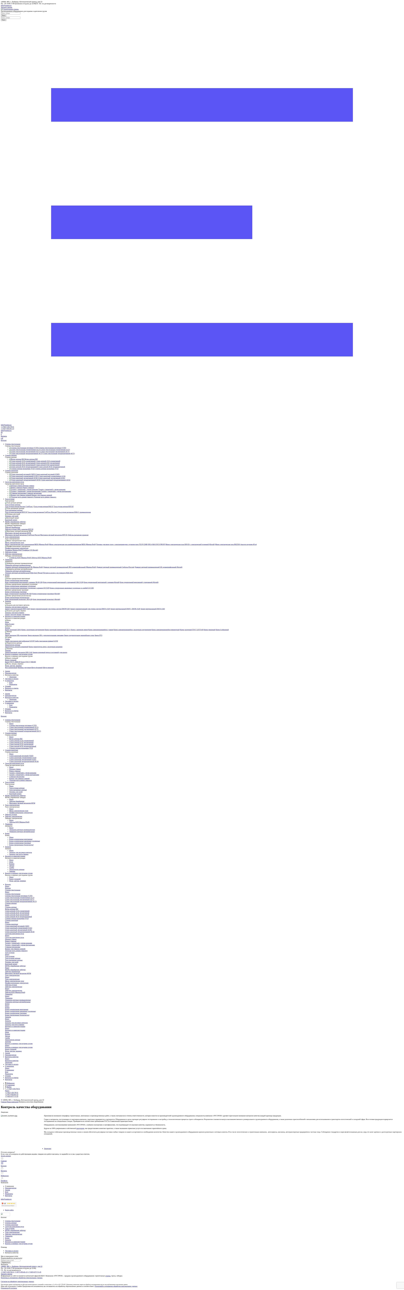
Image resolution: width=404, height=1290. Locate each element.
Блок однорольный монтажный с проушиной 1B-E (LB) (63, 582)
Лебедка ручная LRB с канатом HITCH (19, 529)
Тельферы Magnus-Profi (13, 550)
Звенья (7, 633)
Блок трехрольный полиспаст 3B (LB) (18, 599)
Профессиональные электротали (16, 548)
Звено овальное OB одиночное (16, 635)
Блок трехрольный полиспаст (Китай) (46, 599)
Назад (11, 723)
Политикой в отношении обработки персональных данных (116, 1286)
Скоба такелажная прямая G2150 (46, 641)
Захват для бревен (23, 614)
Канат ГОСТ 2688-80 (12, 662)
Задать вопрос (6, 1156)
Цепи (7, 622)
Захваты (8, 1021)
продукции (80, 1128)
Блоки (7, 1007)
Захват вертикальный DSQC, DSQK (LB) (125, 609)
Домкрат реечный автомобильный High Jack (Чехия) (24, 573)
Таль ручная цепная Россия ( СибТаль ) (19, 506)
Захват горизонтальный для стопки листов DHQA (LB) (90, 609)
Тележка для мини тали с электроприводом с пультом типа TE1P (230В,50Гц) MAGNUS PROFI (130, 544)
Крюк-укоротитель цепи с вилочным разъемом (45, 647)
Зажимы (8, 650)
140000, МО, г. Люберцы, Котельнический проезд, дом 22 (21, 1266)
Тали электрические (12, 979)
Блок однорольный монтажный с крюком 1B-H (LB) (24, 582)
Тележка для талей (11, 516)
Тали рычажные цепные (14, 510)
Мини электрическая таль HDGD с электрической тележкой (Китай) (190, 544)
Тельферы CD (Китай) (30, 550)
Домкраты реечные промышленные (18, 565)
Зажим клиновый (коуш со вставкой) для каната (50, 652)
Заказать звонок (6, 7)
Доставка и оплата (11, 679)
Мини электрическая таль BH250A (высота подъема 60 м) (236, 544)
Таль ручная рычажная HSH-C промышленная (74, 512)
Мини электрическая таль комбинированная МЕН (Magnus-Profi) (72, 544)
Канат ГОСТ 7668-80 (28, 662)
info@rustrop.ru (6, 5)
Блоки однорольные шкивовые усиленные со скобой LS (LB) (72, 588)
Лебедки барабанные (12, 527)
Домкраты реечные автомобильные (18, 571)
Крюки (7, 628)
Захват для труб (10, 614)
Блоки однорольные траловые (16, 592)
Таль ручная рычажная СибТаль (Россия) (42, 512)
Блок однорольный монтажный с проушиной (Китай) (139, 582)
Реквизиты (13, 684)
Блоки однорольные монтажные (16, 580)
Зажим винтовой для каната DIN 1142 (18, 652)
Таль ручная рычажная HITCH (16, 512)
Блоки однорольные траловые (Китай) (46, 594)
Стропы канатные (11, 924)
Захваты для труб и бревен (14, 613)
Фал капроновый (11, 667)
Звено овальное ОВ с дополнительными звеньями (46, 635)
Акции (7, 671)
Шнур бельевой (37, 667)
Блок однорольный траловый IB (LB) (18, 594)
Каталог (4, 716)
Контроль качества (11, 697)
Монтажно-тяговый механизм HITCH (53, 535)
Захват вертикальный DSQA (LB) (153, 609)
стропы (107, 1276)
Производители (10, 673)
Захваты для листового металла (16, 607)
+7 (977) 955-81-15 (7, 429)
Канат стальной (10, 660)
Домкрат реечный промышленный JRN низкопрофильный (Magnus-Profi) (69, 567)
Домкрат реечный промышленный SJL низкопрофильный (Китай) (158, 567)
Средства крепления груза (14, 937)
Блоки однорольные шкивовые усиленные (20, 586)
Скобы (7, 639)
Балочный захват (11, 520)
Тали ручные (9, 956)
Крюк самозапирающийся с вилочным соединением (132, 630)
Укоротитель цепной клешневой (16, 647)
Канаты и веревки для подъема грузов (19, 1047)
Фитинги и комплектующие (15, 1030)
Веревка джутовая (24, 667)
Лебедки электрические (13, 990)
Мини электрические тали (14, 542)
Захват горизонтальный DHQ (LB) (17, 609)
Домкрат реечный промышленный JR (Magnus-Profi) (24, 567)
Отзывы (8, 686)
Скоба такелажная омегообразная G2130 (19, 641)
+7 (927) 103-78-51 (7, 427)
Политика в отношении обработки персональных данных (21, 1278)
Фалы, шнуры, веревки (13, 666)
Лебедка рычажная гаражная (78, 535)
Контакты (8, 690)
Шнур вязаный (48, 667)
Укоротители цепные (12, 645)
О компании (9, 681)
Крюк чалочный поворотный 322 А (57, 630)
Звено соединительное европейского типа (79, 635)
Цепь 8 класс (9, 624)
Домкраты (8, 998)
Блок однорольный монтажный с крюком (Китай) (102, 582)
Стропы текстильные (12, 894)
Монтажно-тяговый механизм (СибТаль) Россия (22, 535)
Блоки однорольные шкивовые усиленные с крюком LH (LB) (27, 588)
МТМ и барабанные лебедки (15, 970)
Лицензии (13, 677)
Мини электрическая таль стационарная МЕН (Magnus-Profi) (27, 544)
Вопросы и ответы (11, 688)
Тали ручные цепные (12, 505)
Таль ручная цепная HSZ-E (43, 506)
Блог (11, 682)
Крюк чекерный (209, 630)
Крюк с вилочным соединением (32, 630)
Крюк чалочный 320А (13, 630)
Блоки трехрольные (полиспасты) (17, 597)
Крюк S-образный (222, 630)
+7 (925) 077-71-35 (34, 1272)
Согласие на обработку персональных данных (17, 1281)
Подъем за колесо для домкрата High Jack (58, 573)
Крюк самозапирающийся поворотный (166, 630)
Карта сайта (9, 1210)
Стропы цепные (11, 907)
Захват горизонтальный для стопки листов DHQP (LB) (50, 609)
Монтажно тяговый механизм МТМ (18, 533)
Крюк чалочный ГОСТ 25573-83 (191, 630)
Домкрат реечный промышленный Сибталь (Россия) (115, 567)
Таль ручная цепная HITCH (63, 506)
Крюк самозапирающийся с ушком (100, 630)
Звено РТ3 (98, 635)
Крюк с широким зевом (79, 630)
